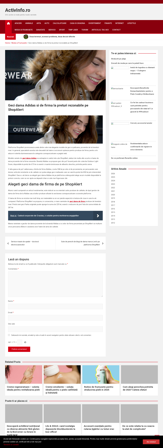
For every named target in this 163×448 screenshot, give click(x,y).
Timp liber (73, 30)
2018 (113, 202)
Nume (11, 301)
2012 (113, 223)
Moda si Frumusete (24, 30)
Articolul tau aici (100, 30)
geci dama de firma (77, 201)
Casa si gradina (77, 23)
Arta (39, 23)
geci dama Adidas (29, 158)
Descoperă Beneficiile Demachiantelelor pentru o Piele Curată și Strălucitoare (142, 91)
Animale (29, 23)
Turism (85, 30)
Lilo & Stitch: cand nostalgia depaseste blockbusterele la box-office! (60, 429)
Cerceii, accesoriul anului (141, 123)
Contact (116, 30)
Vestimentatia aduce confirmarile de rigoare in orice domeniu (141, 146)
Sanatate (40, 30)
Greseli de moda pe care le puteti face (127, 63)
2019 (113, 198)
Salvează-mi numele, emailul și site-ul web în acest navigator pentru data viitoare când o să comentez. (51, 335)
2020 (113, 195)
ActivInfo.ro (17, 10)
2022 (113, 188)
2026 (113, 174)
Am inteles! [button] (151, 442)
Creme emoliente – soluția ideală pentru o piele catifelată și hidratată (61, 390)
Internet (119, 23)
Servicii (51, 30)
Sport (62, 30)
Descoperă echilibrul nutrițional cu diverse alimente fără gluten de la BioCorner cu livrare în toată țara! (23, 430)
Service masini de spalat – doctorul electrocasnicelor (25, 243)
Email (11, 312)
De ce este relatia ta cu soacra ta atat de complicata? (138, 427)
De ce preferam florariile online (124, 158)
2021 (113, 191)
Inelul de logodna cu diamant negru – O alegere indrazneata (142, 70)
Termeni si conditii (11, 445)
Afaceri (18, 23)
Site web (11, 324)
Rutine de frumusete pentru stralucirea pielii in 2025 (98, 388)
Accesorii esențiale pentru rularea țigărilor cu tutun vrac (99, 427)
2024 (113, 181)
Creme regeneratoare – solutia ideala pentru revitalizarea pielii (23, 388)
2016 (113, 209)
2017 (113, 205)
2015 (113, 212)
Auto (47, 23)
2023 (113, 184)
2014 (113, 216)
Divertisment (95, 23)
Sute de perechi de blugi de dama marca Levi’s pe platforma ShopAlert (80, 243)
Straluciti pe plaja (118, 59)
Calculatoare (59, 23)
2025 (113, 177)
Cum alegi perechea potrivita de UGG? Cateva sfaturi (138, 388)
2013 (113, 219)
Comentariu (13, 269)
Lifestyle (131, 23)
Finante (108, 23)
